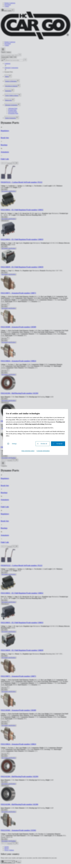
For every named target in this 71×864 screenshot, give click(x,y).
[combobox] (7, 861)
